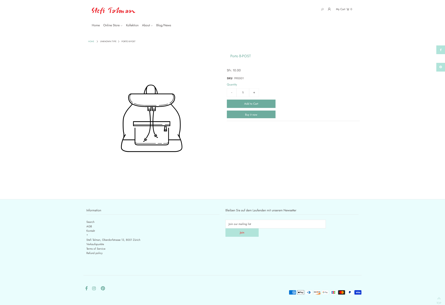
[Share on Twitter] (440, 58)
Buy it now (251, 115)
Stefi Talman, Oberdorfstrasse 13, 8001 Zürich (113, 240)
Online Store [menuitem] (111, 25)
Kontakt (90, 231)
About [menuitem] (146, 25)
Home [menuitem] (96, 25)
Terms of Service (95, 249)
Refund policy (94, 253)
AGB (89, 226)
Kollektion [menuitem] (132, 25)
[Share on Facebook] (440, 49)
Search (90, 222)
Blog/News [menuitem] (163, 25)
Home (91, 41)
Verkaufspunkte (95, 244)
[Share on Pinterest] (440, 67)
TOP (438, 301)
